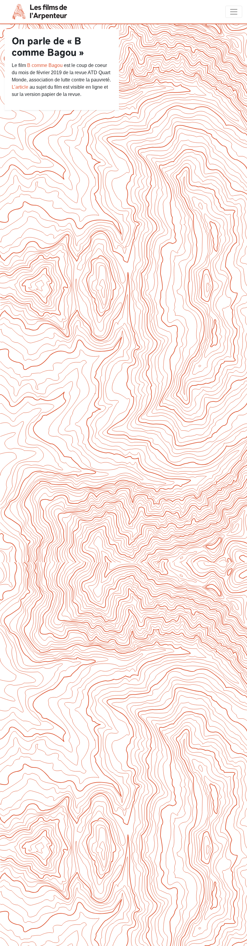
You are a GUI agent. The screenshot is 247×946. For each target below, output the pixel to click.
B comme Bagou (45, 65)
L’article (20, 87)
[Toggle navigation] (233, 12)
